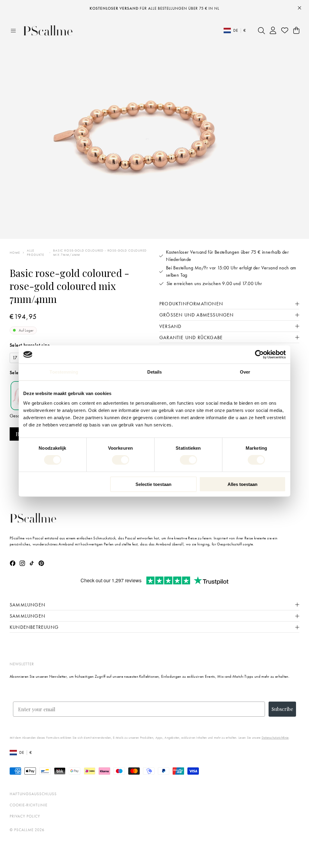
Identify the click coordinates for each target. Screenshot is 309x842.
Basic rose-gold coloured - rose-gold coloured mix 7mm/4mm (100, 252)
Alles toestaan (242, 484)
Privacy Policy (25, 816)
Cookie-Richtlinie (28, 805)
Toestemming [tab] (63, 371)
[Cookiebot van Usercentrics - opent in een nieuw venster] (259, 354)
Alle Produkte (35, 252)
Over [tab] (245, 371)
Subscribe (282, 709)
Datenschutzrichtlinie (275, 737)
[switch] (120, 460)
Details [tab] (154, 371)
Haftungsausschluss (33, 793)
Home (15, 253)
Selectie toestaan (153, 484)
